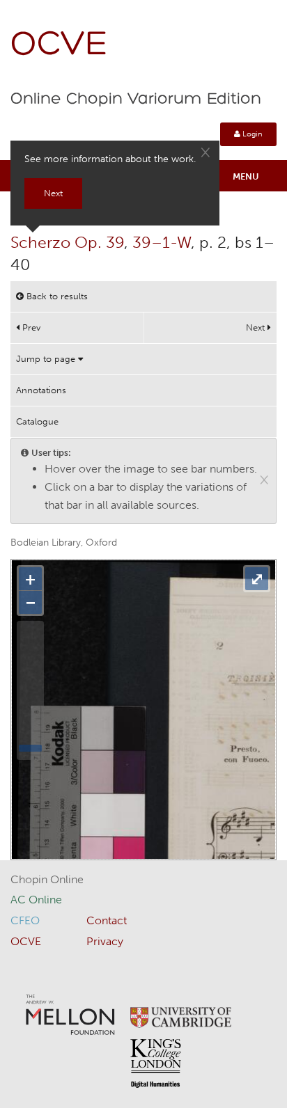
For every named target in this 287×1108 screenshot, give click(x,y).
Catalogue (37, 421)
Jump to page (47, 359)
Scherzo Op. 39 (67, 242)
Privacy (104, 941)
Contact (106, 920)
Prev (30, 327)
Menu (246, 176)
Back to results (56, 296)
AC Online (36, 899)
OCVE (59, 45)
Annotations (41, 390)
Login (251, 133)
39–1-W (161, 242)
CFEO (25, 920)
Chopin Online (47, 879)
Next (256, 327)
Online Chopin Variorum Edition (135, 99)
